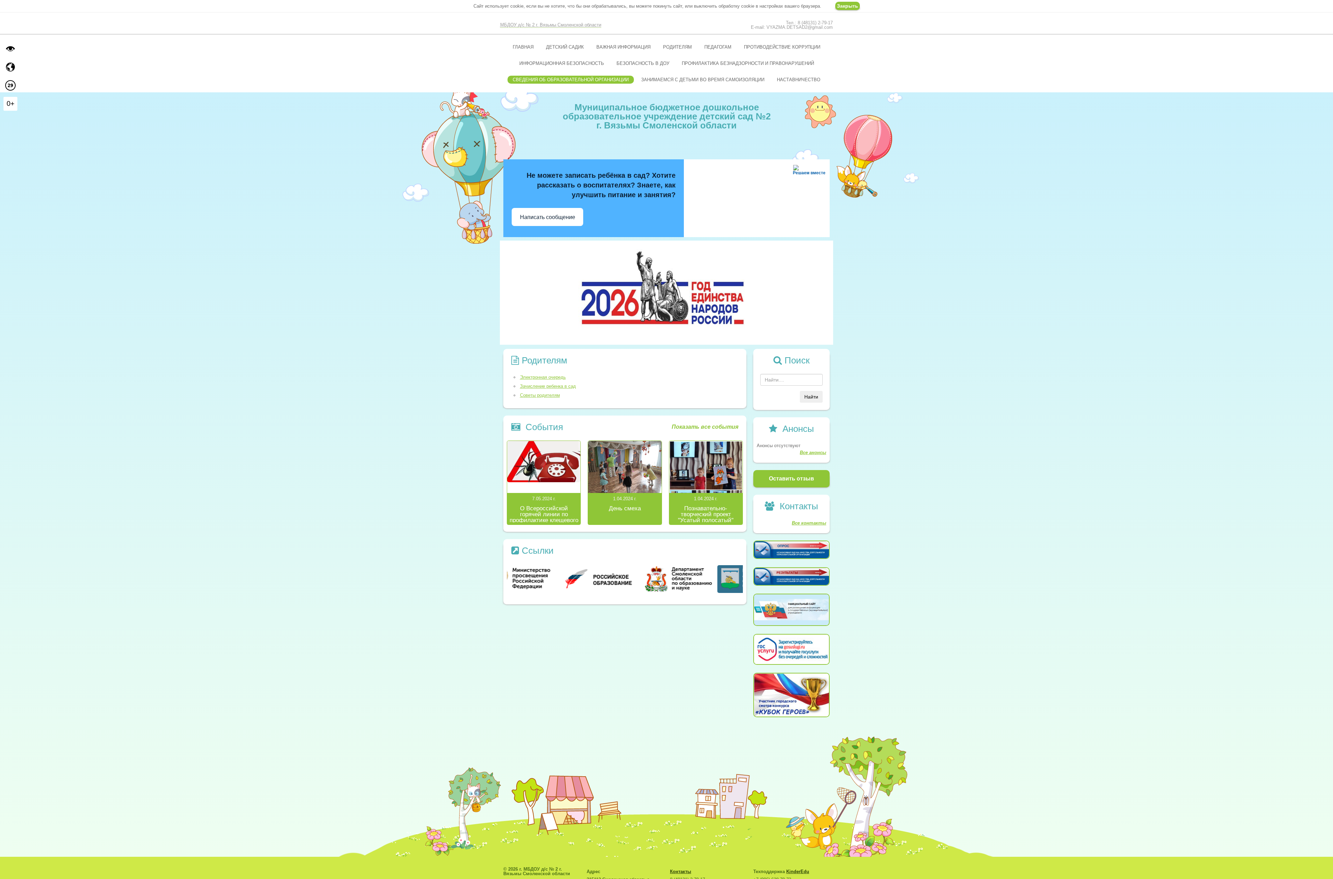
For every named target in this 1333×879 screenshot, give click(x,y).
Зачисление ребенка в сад (548, 386)
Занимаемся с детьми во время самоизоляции (702, 79)
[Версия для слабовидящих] (10, 49)
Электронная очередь (543, 377)
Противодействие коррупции (782, 47)
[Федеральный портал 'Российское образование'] (625, 578)
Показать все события (705, 427)
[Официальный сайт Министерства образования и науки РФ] (546, 578)
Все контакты (809, 523)
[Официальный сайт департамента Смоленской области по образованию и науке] (703, 578)
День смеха (625, 508)
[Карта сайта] (10, 67)
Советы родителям (540, 395)
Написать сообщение (547, 217)
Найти (811, 397)
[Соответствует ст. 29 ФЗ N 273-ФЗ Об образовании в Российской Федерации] (10, 85)
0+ (11, 103)
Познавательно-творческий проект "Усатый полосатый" (705, 514)
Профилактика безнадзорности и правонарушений (748, 63)
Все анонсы (813, 452)
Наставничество (798, 79)
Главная (523, 47)
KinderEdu (797, 871)
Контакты (680, 871)
